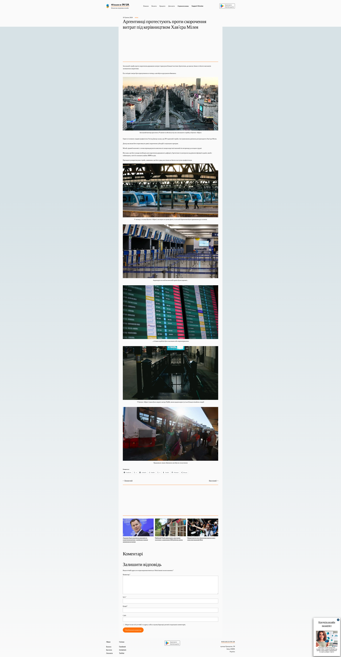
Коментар (126, 574)
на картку (327, 625)
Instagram (122, 650)
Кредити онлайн (326, 622)
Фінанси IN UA (120, 4)
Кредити (109, 650)
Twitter (121, 653)
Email (125, 606)
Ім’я (124, 597)
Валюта (108, 646)
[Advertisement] (170, 46)
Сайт (124, 615)
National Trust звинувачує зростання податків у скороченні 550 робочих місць (169, 539)
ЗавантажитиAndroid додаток (229, 6)
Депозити (109, 653)
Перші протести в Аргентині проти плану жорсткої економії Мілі (201, 539)
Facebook (122, 646)
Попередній (128, 481)
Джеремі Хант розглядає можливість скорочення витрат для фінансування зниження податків (135, 540)
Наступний (213, 481)
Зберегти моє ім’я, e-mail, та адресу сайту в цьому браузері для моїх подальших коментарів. (155, 625)
